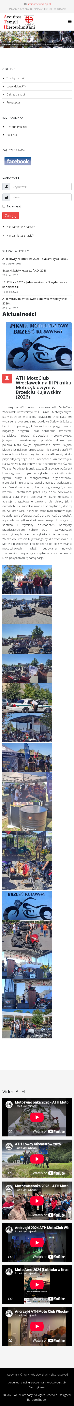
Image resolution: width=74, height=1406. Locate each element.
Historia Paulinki (16, 127)
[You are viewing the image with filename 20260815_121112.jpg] (27, 639)
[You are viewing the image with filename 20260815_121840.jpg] (27, 787)
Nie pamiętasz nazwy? (20, 227)
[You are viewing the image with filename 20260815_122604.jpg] (27, 875)
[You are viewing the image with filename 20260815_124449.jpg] (27, 935)
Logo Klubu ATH (16, 86)
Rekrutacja (13, 102)
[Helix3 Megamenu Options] (70, 21)
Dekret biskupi (15, 94)
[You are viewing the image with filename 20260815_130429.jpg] (27, 994)
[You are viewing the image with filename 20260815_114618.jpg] (27, 579)
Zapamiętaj (14, 206)
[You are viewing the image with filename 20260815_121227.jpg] (27, 668)
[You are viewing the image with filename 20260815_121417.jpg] (27, 727)
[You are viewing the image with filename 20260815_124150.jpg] (27, 905)
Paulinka (11, 135)
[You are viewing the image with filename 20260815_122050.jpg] (27, 816)
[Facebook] (37, 160)
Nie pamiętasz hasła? (20, 235)
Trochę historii (15, 78)
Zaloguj (10, 215)
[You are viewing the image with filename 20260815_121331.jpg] (27, 698)
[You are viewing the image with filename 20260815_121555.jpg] (27, 757)
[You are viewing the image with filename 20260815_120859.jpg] (27, 609)
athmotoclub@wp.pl (39, 4)
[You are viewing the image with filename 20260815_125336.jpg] (27, 964)
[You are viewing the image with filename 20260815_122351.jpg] (27, 846)
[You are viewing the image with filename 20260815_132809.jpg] (27, 1023)
